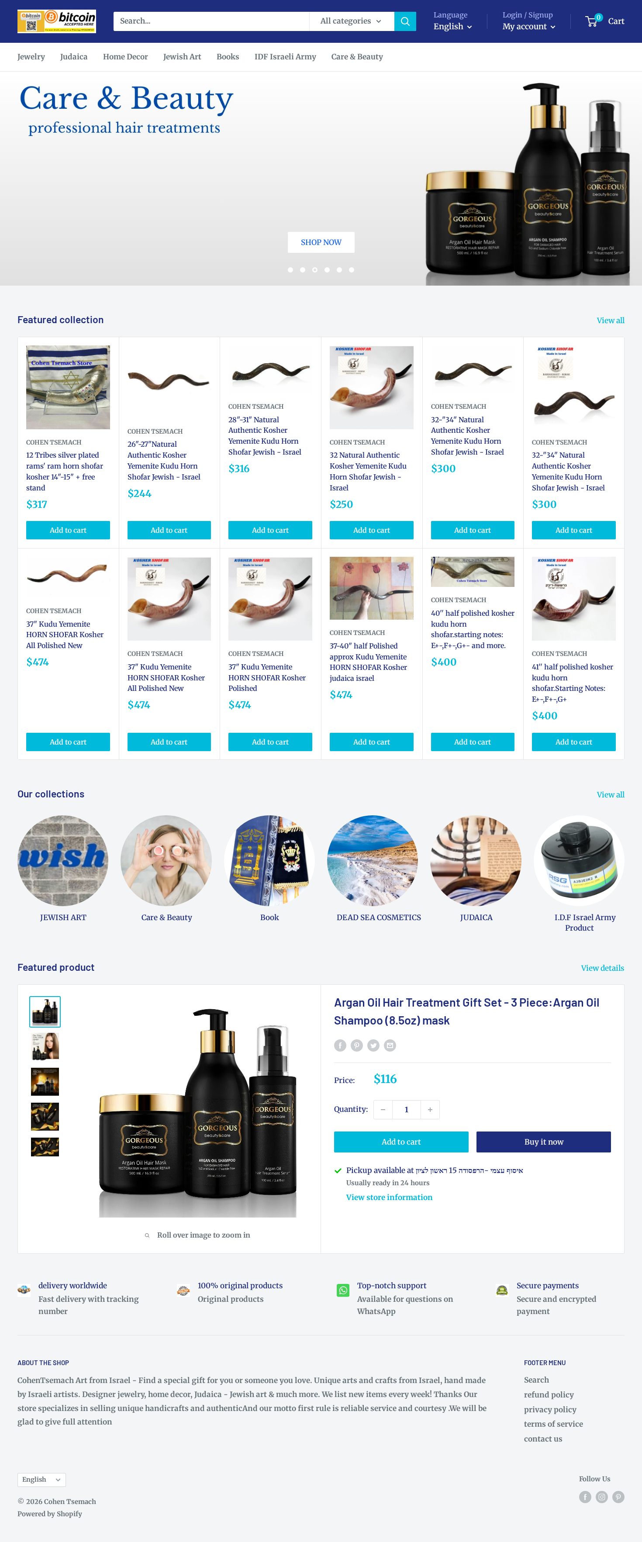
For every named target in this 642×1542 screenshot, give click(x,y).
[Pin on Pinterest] (357, 1045)
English (34, 1479)
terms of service (553, 1424)
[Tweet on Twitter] (373, 1045)
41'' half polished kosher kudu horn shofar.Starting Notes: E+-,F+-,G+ (572, 683)
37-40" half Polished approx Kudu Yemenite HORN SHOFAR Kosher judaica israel (368, 662)
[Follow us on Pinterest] (618, 1496)
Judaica (74, 57)
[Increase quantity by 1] (430, 1109)
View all (611, 320)
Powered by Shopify (49, 1514)
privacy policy (550, 1409)
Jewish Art (182, 57)
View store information (389, 1197)
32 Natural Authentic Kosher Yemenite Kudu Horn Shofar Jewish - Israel (368, 471)
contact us (543, 1439)
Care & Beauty (357, 57)
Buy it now (544, 1142)
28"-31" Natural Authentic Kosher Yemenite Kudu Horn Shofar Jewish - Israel (264, 435)
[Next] (624, 865)
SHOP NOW (203, 99)
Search (536, 1380)
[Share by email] (390, 1045)
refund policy (549, 1395)
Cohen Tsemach (54, 442)
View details (603, 968)
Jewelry (31, 57)
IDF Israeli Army (285, 57)
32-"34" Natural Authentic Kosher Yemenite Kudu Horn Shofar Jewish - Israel (467, 435)
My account (526, 26)
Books (228, 57)
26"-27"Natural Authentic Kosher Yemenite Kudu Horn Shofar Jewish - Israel (164, 460)
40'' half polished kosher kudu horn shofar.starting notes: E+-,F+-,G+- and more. (472, 629)
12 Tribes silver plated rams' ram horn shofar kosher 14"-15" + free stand (64, 471)
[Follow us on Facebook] (585, 1496)
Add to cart (68, 530)
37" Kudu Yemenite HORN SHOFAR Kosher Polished (267, 677)
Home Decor (125, 57)
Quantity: (351, 1109)
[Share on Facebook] (340, 1045)
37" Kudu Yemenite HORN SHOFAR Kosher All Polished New (65, 635)
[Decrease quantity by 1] (383, 1109)
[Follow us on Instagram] (602, 1496)
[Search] (405, 21)
